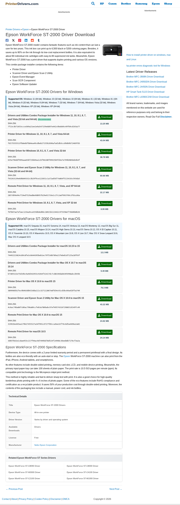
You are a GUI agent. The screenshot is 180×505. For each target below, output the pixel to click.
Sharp (168, 3)
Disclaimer (166, 117)
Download (106, 117)
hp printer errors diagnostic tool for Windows (148, 66)
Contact (6, 499)
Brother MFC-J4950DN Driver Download (146, 82)
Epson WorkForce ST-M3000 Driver (24, 472)
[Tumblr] (38, 40)
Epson (156, 3)
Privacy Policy (26, 499)
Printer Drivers (13, 29)
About (14, 499)
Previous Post (14, 489)
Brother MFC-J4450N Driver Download (145, 87)
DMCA (66, 499)
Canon (112, 3)
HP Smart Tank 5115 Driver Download (145, 92)
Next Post (116, 489)
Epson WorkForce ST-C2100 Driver (24, 478)
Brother (126, 3)
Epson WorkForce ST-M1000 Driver (83, 478)
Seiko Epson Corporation (45, 445)
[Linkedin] (26, 40)
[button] (93, 3)
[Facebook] (7, 40)
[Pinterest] (19, 40)
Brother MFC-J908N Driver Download (145, 76)
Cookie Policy (42, 499)
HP (102, 3)
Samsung (141, 3)
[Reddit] (32, 40)
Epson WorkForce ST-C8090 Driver (24, 466)
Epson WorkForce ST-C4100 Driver (82, 472)
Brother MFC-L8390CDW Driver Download (147, 97)
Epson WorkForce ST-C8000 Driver (82, 466)
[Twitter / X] (13, 40)
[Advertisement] (64, 21)
